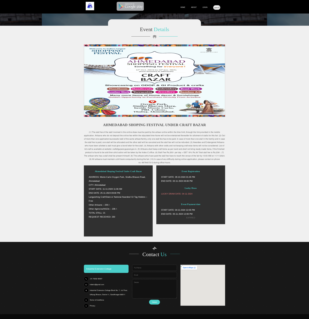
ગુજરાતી (216, 7)
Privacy (92, 306)
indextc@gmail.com (97, 284)
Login (205, 7)
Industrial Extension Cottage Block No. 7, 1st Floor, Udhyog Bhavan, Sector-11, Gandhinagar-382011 (109, 292)
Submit (154, 302)
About (194, 7)
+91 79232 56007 (96, 278)
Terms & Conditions (97, 300)
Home (182, 7)
